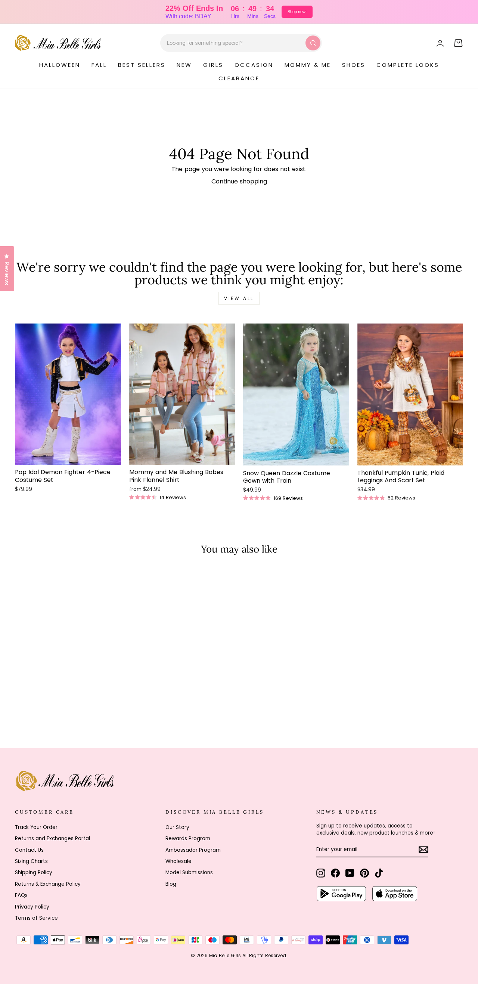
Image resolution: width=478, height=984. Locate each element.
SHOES (353, 65)
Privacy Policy (32, 906)
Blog (170, 884)
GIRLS (213, 65)
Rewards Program (187, 838)
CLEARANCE (239, 78)
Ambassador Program (193, 850)
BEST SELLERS (141, 65)
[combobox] (241, 43)
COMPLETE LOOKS (407, 65)
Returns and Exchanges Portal (52, 838)
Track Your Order (36, 827)
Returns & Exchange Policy (48, 884)
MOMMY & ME (308, 65)
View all (239, 298)
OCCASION (254, 65)
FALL (99, 65)
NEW (184, 65)
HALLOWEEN (59, 65)
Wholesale (178, 861)
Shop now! (297, 11)
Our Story (177, 827)
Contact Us (29, 850)
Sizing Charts (31, 861)
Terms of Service (36, 918)
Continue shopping (239, 181)
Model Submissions (189, 872)
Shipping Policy (33, 872)
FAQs (21, 895)
